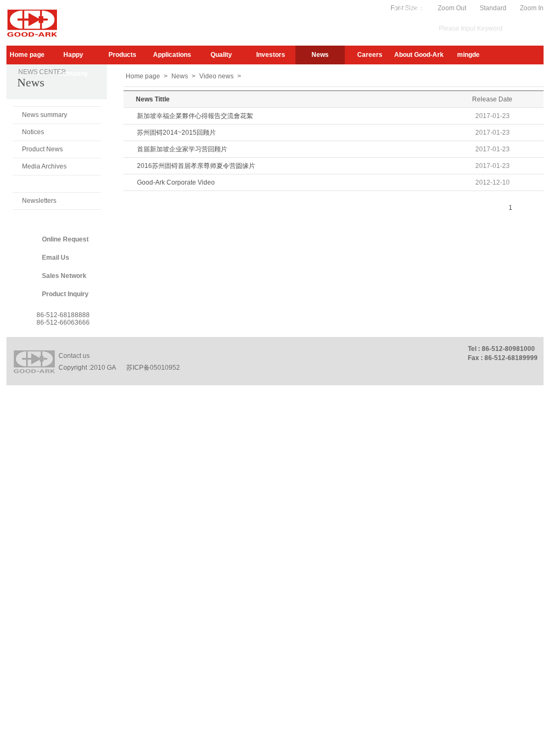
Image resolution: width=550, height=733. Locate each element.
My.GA (354, 8)
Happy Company (73, 57)
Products (122, 54)
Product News (42, 149)
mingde (468, 54)
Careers (369, 54)
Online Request (65, 239)
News (320, 54)
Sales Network (64, 276)
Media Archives (44, 166)
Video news (39, 183)
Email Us (55, 257)
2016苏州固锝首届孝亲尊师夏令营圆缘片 (196, 166)
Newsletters (39, 200)
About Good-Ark (419, 54)
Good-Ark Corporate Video (176, 182)
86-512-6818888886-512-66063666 (63, 318)
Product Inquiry (65, 294)
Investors (270, 54)
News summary (44, 115)
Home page (27, 54)
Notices (33, 132)
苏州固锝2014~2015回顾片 (176, 132)
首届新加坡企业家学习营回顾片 (182, 149)
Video (381, 8)
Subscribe (321, 8)
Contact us (74, 356)
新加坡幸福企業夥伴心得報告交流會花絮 (195, 116)
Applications (172, 54)
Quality (221, 54)
